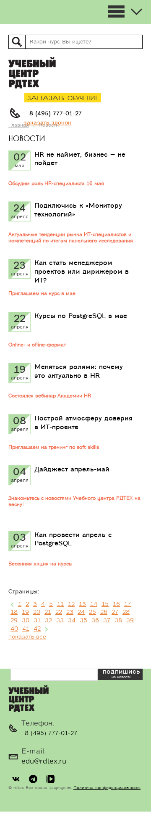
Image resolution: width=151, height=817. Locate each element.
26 (103, 612)
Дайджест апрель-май (71, 469)
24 (81, 612)
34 (72, 620)
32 (48, 620)
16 (116, 604)
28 (126, 612)
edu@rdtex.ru (43, 761)
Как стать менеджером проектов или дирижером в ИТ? (81, 271)
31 (37, 620)
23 (69, 612)
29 (14, 620)
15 (105, 604)
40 (14, 629)
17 (127, 604)
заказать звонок (47, 123)
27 (115, 612)
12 (71, 604)
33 (60, 620)
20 (36, 612)
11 (60, 604)
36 (95, 620)
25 (92, 612)
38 (118, 620)
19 (25, 612)
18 (14, 612)
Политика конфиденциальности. (107, 787)
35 (83, 620)
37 (106, 620)
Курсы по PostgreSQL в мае (80, 316)
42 (37, 629)
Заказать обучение (63, 98)
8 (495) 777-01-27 (55, 113)
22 (58, 612)
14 (93, 604)
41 (25, 629)
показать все (27, 637)
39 (130, 620)
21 (47, 612)
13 (82, 604)
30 (25, 620)
